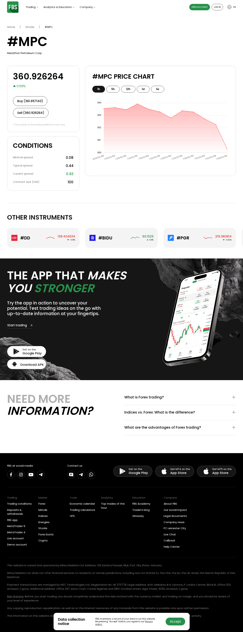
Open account (199, 7)
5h (113, 89)
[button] (180, 397)
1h (98, 89)
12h (128, 89)
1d (143, 89)
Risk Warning (15, 596)
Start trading (17, 325)
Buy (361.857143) (30, 101)
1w (157, 89)
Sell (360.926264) (30, 113)
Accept (175, 621)
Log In (217, 7)
